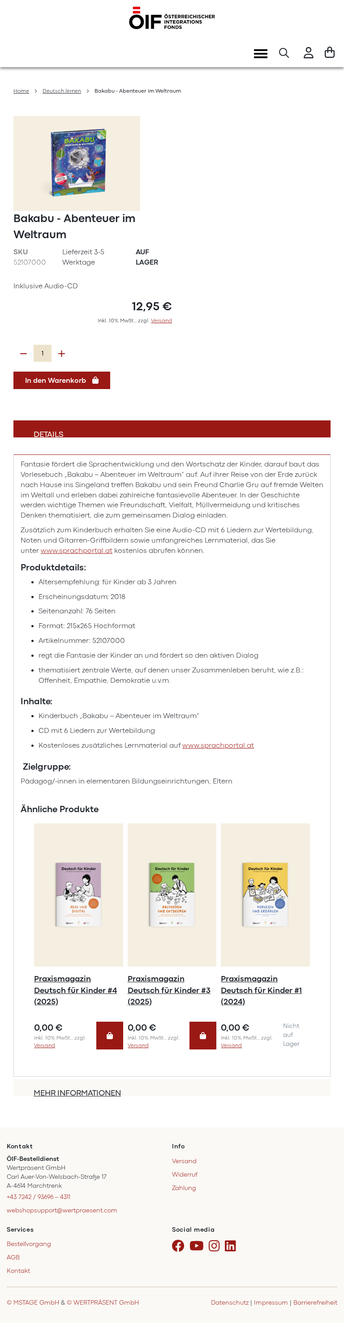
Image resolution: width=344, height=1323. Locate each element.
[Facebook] (180, 1246)
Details (49, 433)
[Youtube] (198, 1246)
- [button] (23, 354)
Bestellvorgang (29, 1244)
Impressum (271, 1302)
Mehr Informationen (77, 1092)
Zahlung (184, 1188)
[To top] (325, 1277)
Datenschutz (230, 1302)
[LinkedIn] (232, 1246)
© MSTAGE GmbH (33, 1302)
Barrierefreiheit (315, 1302)
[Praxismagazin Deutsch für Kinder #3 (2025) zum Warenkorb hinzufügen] (202, 1036)
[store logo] (172, 18)
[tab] (172, 428)
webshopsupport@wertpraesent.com (62, 1210)
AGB (13, 1257)
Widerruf (185, 1174)
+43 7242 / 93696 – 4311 (38, 1197)
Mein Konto (309, 54)
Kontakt (18, 1270)
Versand (161, 320)
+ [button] (62, 354)
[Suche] (284, 54)
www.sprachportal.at (76, 551)
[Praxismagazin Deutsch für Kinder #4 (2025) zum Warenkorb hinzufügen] (109, 1036)
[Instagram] (216, 1246)
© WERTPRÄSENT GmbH (103, 1302)
